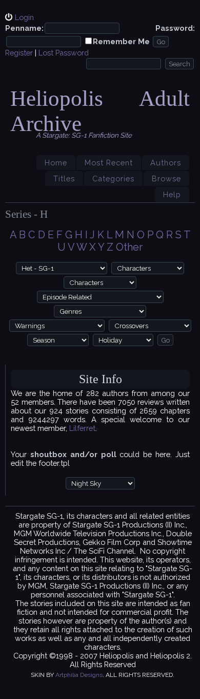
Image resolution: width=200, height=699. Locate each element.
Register (19, 52)
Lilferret (82, 428)
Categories (113, 178)
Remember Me (121, 41)
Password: (175, 28)
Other (129, 247)
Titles (64, 178)
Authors (165, 162)
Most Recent (109, 162)
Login (24, 17)
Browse (166, 178)
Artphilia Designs (79, 674)
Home (56, 162)
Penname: (24, 28)
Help (172, 194)
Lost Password (63, 52)
